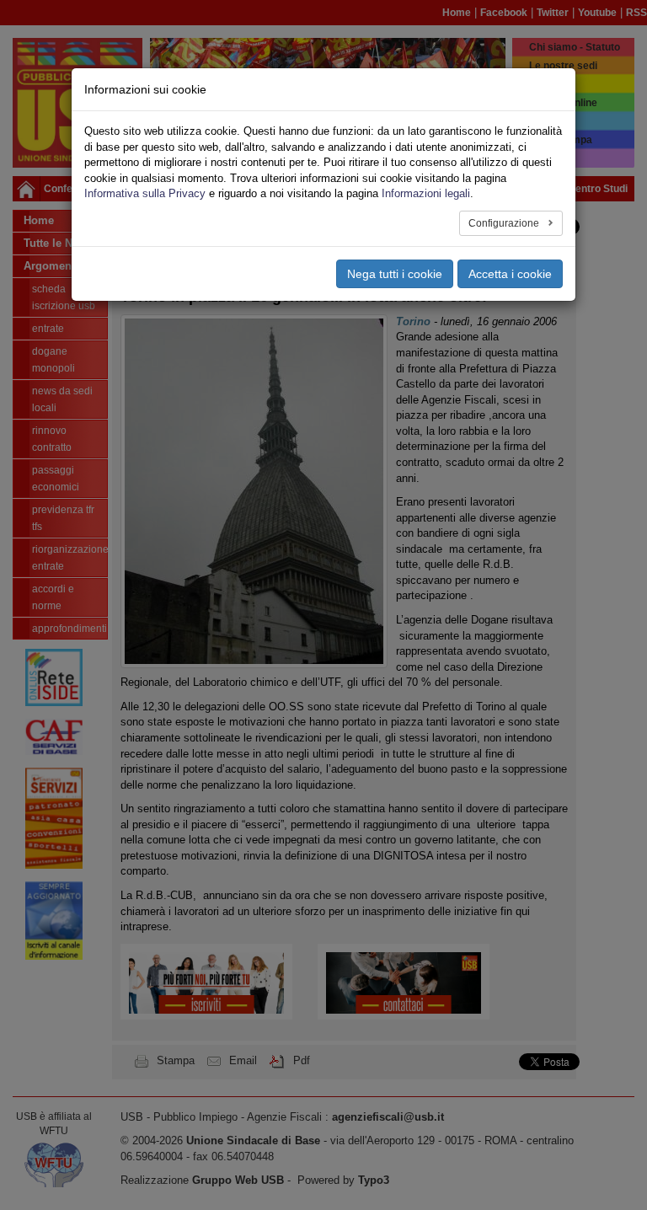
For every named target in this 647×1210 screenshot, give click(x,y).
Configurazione (505, 223)
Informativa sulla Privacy (145, 193)
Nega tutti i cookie (394, 274)
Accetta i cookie (510, 274)
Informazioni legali (426, 193)
